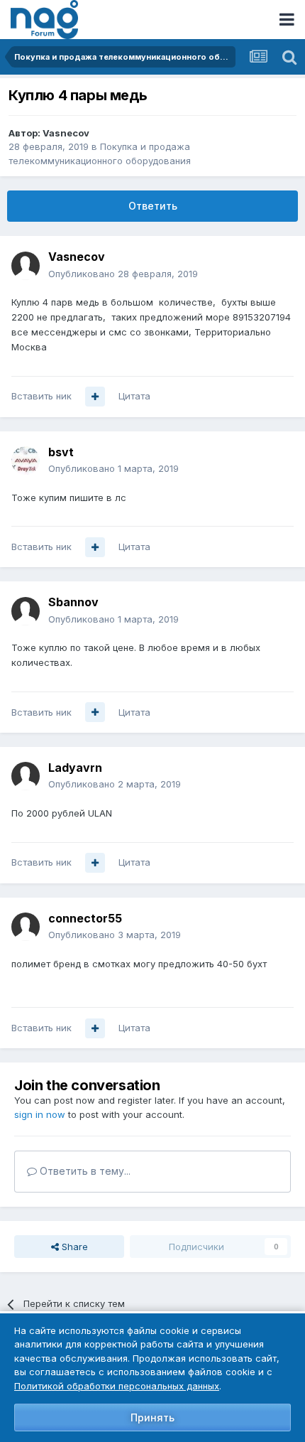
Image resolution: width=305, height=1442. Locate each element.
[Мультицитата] (95, 397)
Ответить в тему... (84, 1171)
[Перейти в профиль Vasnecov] (25, 266)
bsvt (61, 452)
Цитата (134, 396)
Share (73, 1246)
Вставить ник (41, 396)
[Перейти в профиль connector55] (25, 927)
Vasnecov (66, 133)
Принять (152, 1417)
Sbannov (73, 602)
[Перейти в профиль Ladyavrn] (25, 776)
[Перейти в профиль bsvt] (25, 460)
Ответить (152, 206)
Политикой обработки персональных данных (116, 1386)
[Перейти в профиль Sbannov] (25, 611)
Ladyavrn (75, 767)
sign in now (39, 1114)
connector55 (85, 918)
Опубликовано (123, 273)
